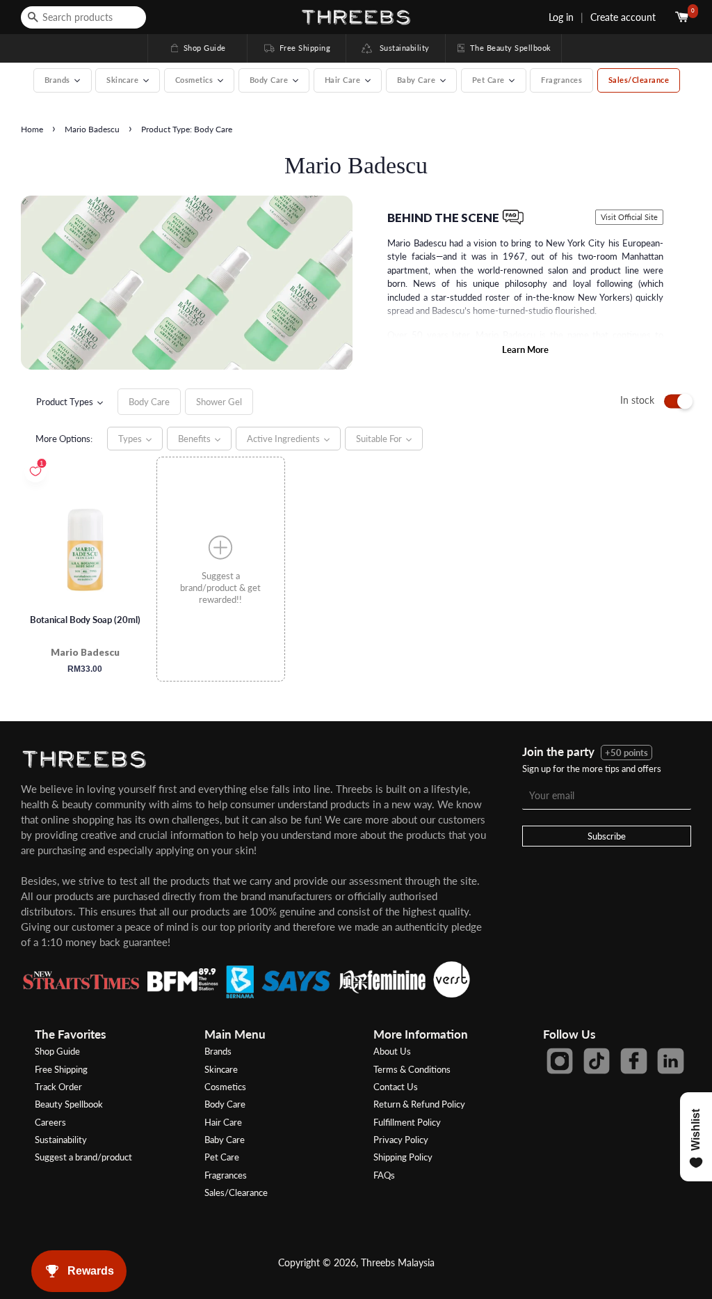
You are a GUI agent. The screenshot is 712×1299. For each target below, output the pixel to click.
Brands (218, 1051)
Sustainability (401, 47)
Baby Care (224, 1139)
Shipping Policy (402, 1157)
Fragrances (561, 79)
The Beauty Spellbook (503, 47)
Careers (50, 1122)
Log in (561, 17)
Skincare (221, 1069)
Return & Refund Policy (419, 1104)
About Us (392, 1051)
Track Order (58, 1086)
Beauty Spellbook (69, 1104)
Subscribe (607, 836)
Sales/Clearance (639, 79)
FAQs (384, 1175)
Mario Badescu (92, 129)
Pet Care (221, 1157)
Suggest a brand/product (83, 1157)
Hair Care (223, 1122)
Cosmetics (225, 1086)
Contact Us (395, 1086)
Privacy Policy (400, 1139)
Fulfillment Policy (407, 1122)
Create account (623, 17)
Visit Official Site (629, 216)
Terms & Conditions (412, 1069)
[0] (683, 17)
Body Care (224, 1104)
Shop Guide (197, 47)
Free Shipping (296, 47)
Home (32, 129)
